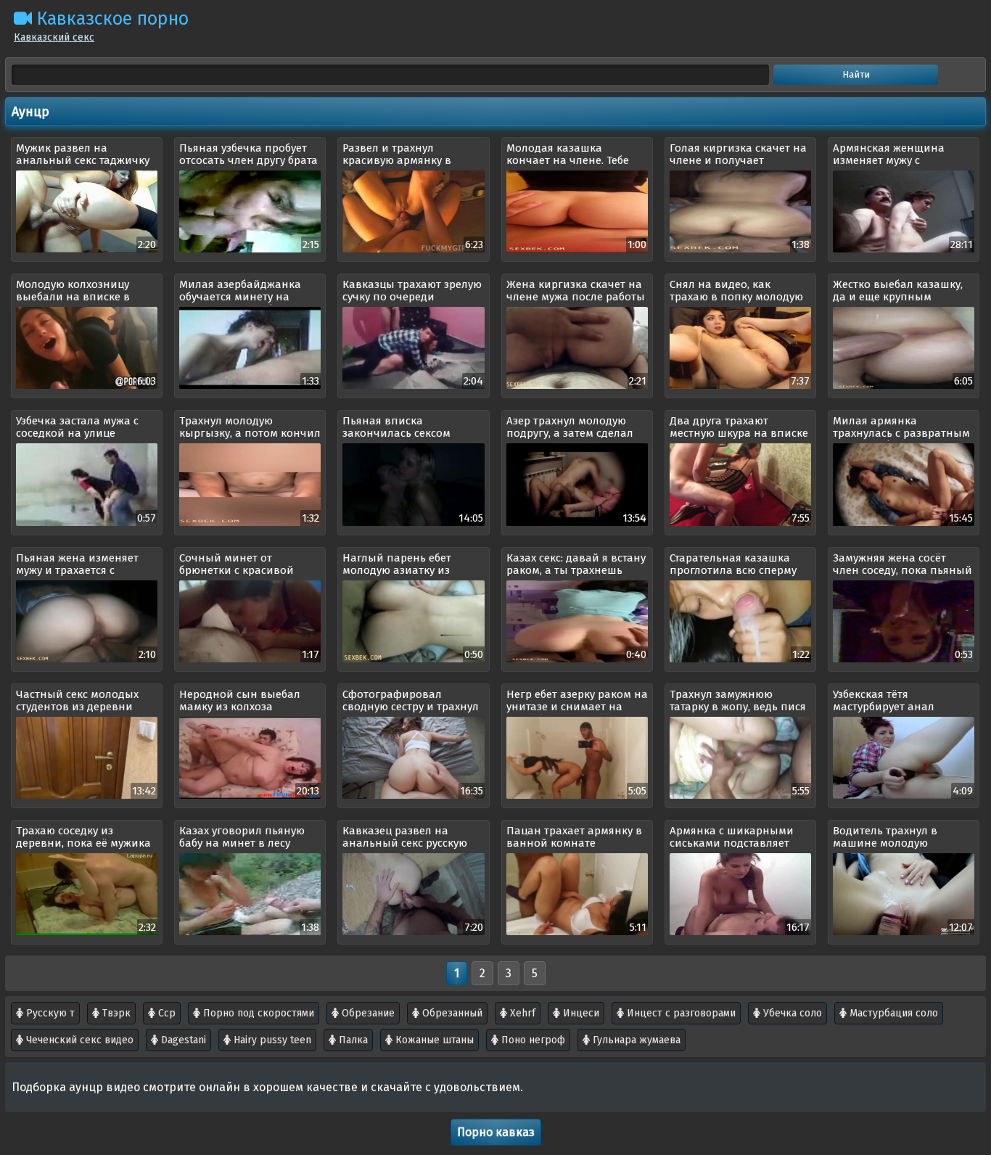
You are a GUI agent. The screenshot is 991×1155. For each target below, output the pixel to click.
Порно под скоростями (257, 1013)
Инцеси (579, 1013)
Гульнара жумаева (635, 1040)
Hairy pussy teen (271, 1040)
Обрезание (367, 1013)
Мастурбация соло (892, 1013)
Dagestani (182, 1040)
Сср (165, 1013)
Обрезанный (450, 1013)
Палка (352, 1040)
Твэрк (115, 1013)
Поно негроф (531, 1040)
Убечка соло (791, 1013)
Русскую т (49, 1013)
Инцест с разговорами (680, 1013)
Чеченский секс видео (78, 1040)
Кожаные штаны (433, 1040)
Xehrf (521, 1013)
